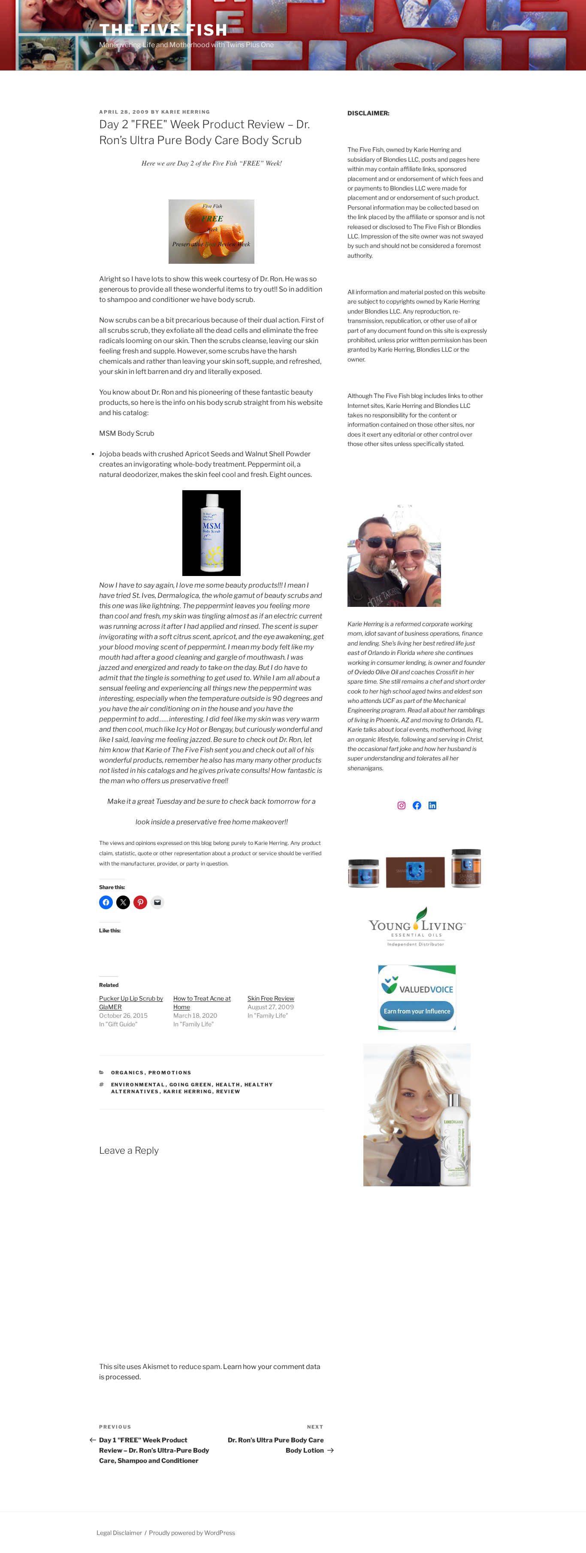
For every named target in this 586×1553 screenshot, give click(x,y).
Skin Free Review (271, 998)
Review (228, 1092)
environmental (138, 1085)
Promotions (170, 1073)
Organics (128, 1073)
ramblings (471, 710)
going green (190, 1085)
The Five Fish (163, 30)
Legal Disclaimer (119, 1532)
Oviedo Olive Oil (376, 671)
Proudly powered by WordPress (192, 1532)
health (228, 1085)
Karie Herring (185, 112)
